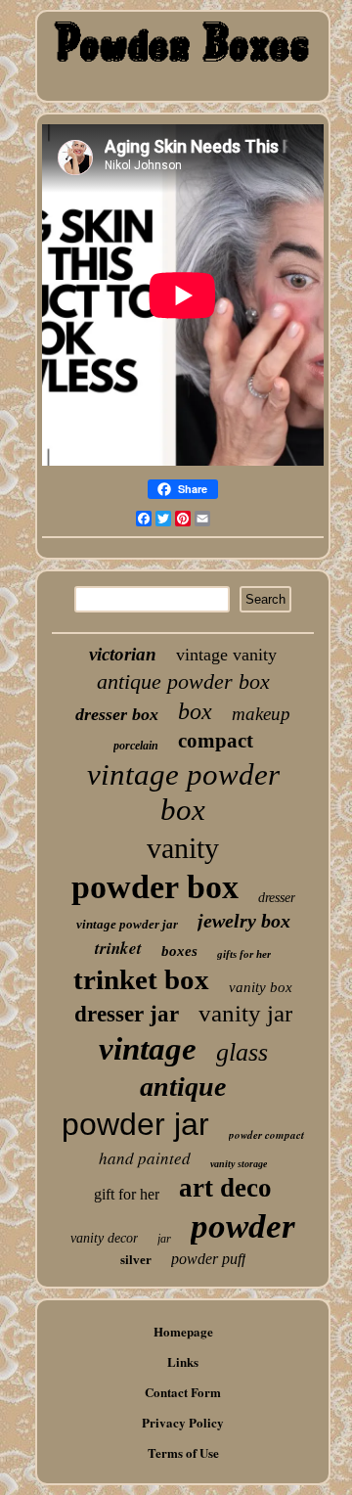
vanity (183, 848)
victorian (122, 654)
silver (136, 1259)
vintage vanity (226, 654)
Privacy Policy (183, 1422)
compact (215, 740)
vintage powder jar (127, 924)
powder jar (135, 1124)
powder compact (266, 1135)
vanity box (260, 987)
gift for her (126, 1194)
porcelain (135, 745)
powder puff (208, 1258)
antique (183, 1086)
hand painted (145, 1158)
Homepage (183, 1331)
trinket (118, 948)
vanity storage (238, 1163)
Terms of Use (183, 1452)
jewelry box (244, 920)
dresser (276, 897)
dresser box (116, 714)
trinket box (141, 979)
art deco (225, 1187)
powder (243, 1226)
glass (242, 1052)
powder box (155, 887)
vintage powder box (183, 792)
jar (164, 1239)
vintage (148, 1048)
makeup (261, 713)
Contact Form (183, 1391)
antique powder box (183, 681)
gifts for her (244, 954)
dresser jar (126, 1014)
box (195, 711)
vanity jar (245, 1013)
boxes (179, 951)
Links (182, 1361)
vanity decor (104, 1238)
